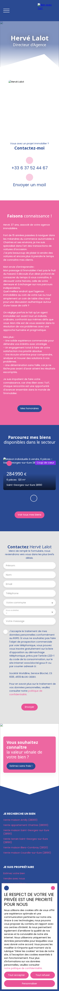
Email (9, 584)
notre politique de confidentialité (23, 968)
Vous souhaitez (12, 610)
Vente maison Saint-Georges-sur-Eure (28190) (26, 832)
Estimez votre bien (14, 873)
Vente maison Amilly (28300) (20, 819)
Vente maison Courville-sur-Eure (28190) (27, 852)
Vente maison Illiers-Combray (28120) (25, 847)
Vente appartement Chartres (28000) (25, 825)
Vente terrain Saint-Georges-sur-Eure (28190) (25, 840)
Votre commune (16, 602)
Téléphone (12, 593)
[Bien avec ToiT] (46, 10)
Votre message (15, 621)
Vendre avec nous (14, 878)
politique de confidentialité (25, 692)
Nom (9, 574)
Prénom (10, 565)
